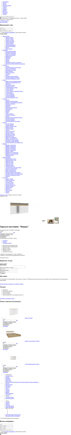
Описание (5, 240)
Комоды (7, 111)
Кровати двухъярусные (11, 126)
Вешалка (8, 176)
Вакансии (5, 13)
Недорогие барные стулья (12, 97)
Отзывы (5, 241)
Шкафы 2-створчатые (11, 146)
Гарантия (5, 9)
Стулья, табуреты (10, 88)
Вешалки (8, 58)
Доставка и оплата (7, 243)
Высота (4, 248)
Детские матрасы (10, 128)
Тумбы (7, 112)
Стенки (7, 66)
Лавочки (8, 191)
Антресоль (8, 156)
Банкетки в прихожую (11, 53)
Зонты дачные (9, 190)
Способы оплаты (10, 397)
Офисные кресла (9, 165)
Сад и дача (5, 177)
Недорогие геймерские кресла (13, 175)
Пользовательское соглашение (13, 416)
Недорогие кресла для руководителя (14, 173)
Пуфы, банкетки (9, 113)
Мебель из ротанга (10, 72)
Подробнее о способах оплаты (7, 298)
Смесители (8, 83)
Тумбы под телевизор (11, 68)
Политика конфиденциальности (13, 414)
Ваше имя (2, 269)
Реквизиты (8, 379)
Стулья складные (10, 182)
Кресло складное (10, 183)
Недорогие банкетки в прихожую (13, 62)
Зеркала (7, 60)
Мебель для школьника (11, 137)
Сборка (4, 8)
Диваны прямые (9, 37)
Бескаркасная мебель (10, 46)
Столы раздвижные (10, 96)
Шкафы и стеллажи (10, 133)
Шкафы (4, 143)
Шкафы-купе (9, 56)
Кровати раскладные (10, 185)
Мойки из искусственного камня (13, 81)
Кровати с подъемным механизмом (14, 102)
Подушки (8, 110)
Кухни (4, 80)
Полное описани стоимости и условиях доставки (11, 284)
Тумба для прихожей (10, 55)
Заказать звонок (3, 22)
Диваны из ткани (10, 40)
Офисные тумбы (9, 162)
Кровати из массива (10, 103)
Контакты (5, 11)
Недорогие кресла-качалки (12, 76)
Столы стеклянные (10, 95)
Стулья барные (9, 90)
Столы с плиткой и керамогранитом (14, 91)
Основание (8, 105)
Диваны (7, 130)
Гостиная (5, 65)
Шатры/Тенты (9, 187)
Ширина (5, 249)
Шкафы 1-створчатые (11, 145)
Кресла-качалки (9, 71)
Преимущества (9, 376)
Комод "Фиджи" (29, 318)
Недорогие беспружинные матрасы (14, 117)
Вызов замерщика (10, 407)
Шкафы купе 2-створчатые (12, 152)
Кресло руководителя (11, 170)
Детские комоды (9, 132)
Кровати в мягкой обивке (12, 101)
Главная (2, 195)
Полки (7, 75)
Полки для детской (10, 131)
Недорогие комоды (10, 118)
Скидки (4, 14)
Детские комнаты (10, 123)
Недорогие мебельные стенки (13, 78)
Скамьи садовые (9, 186)
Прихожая (5, 50)
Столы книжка (9, 92)
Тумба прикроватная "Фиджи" (32, 364)
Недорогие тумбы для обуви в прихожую (15, 63)
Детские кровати (10, 125)
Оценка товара (3, 263)
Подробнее (5, 326)
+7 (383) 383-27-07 (4, 20)
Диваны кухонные (10, 41)
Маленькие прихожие (11, 52)
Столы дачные (9, 181)
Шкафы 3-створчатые (11, 147)
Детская (5, 122)
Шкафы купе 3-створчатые (12, 153)
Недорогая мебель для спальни (13, 121)
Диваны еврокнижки (11, 45)
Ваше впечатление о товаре (6, 267)
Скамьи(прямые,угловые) (12, 87)
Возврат (5, 10)
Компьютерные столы (11, 158)
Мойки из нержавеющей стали (13, 82)
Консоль (7, 61)
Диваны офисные (10, 42)
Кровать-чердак (9, 127)
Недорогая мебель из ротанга (12, 77)
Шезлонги (8, 188)
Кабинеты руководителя (11, 168)
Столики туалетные (10, 115)
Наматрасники (9, 108)
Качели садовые (9, 178)
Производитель (6, 245)
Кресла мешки (9, 48)
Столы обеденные (10, 93)
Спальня (5, 98)
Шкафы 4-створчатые (11, 148)
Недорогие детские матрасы (12, 141)
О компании (6, 1)
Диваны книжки (9, 43)
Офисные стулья (9, 163)
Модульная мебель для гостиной (13, 67)
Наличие (5, 251)
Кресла (7, 47)
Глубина (5, 250)
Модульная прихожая (11, 51)
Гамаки (7, 192)
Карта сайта (8, 381)
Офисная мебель (7, 157)
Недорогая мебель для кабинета (13, 172)
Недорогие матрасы (10, 120)
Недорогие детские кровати (12, 140)
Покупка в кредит (7, 5)
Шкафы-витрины (10, 155)
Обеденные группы (10, 85)
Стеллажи (8, 73)
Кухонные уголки (10, 86)
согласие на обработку (10, 32)
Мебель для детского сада (12, 138)
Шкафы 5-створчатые (11, 150)
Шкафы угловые (9, 151)
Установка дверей (10, 406)
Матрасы (8, 106)
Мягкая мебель (6, 36)
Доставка (5, 6)
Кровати (8, 100)
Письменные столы (10, 135)
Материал (5, 246)
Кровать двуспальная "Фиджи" (32, 341)
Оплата (4, 4)
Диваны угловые (10, 38)
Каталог (5, 3)
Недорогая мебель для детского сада (14, 142)
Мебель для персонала (11, 171)
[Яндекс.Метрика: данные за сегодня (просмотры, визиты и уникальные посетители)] (10, 382)
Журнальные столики (11, 70)
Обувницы (8, 57)
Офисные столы (9, 161)
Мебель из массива (10, 180)
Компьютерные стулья (11, 160)
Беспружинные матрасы (11, 107)
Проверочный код (4, 270)
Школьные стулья (10, 136)
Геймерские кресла (10, 166)
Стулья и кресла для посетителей (13, 167)
